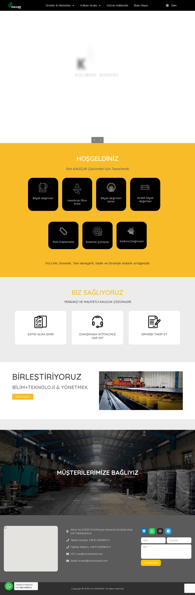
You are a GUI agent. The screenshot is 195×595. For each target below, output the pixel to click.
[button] (22, 397)
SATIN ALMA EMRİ (41, 334)
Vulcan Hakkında (117, 5)
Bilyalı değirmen (43, 198)
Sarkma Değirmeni (132, 241)
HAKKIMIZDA (97, 87)
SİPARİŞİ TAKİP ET (154, 334)
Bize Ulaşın (141, 5)
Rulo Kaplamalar (63, 242)
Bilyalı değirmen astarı (111, 199)
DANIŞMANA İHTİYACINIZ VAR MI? (97, 336)
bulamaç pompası (97, 242)
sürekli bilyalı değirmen (145, 199)
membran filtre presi (77, 202)
